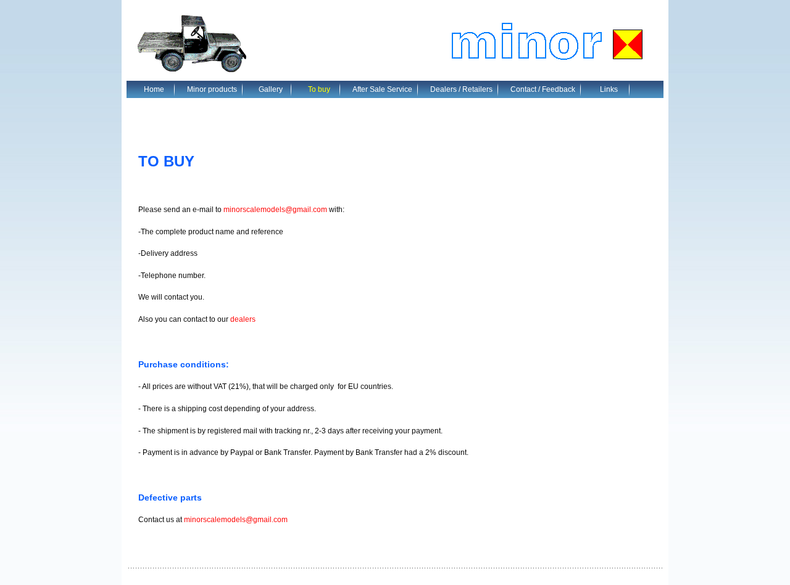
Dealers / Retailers (461, 89)
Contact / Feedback (542, 89)
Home (154, 89)
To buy (319, 89)
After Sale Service (382, 89)
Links (609, 89)
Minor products (212, 89)
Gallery (271, 89)
